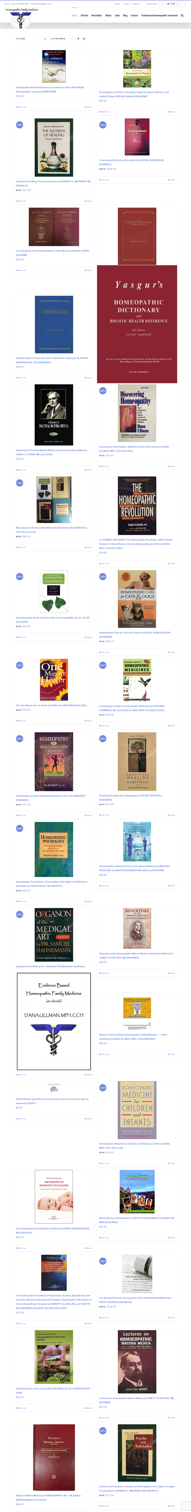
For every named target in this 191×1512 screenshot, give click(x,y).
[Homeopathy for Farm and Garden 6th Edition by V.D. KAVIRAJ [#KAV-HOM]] (54, 1357)
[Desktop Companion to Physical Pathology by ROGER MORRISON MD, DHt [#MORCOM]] (137, 236)
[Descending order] (45, 39)
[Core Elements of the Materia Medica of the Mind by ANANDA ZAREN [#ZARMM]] (54, 227)
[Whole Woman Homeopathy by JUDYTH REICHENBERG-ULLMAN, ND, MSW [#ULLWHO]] (137, 1191)
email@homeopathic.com (41, 4)
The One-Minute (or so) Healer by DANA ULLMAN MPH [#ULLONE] (51, 705)
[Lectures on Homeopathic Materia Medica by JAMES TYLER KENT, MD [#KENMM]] (137, 1361)
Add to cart (22, 107)
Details (89, 107)
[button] (182, 15)
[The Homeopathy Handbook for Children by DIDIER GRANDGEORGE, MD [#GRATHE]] (54, 1197)
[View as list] (84, 38)
